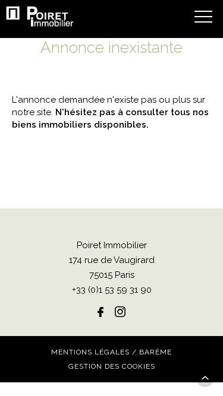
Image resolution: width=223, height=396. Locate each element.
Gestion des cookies (111, 366)
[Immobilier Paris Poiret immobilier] (41, 16)
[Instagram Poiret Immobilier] (120, 311)
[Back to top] (205, 378)
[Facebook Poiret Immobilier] (100, 311)
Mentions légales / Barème (111, 352)
